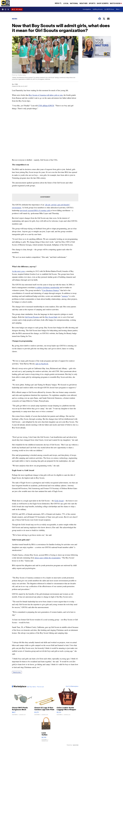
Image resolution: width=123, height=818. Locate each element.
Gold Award (59, 500)
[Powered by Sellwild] (75, 745)
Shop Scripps (102, 3)
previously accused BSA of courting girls (35, 210)
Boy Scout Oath (51, 317)
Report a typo (17, 672)
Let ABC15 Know (109, 9)
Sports (92, 3)
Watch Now (115, 3)
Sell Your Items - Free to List (35, 686)
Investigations (87, 9)
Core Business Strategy (50, 290)
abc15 (3, 9)
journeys (65, 296)
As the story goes (18, 271)
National (74, 3)
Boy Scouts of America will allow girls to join (46, 95)
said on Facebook (41, 363)
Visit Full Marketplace (72, 686)
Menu (57, 3)
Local (66, 3)
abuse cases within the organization (48, 558)
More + (118, 9)
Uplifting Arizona (98, 9)
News (14, 19)
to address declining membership (47, 287)
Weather (83, 3)
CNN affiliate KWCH (46, 105)
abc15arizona (6, 9)
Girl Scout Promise (32, 317)
